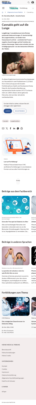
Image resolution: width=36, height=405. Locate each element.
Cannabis (5, 121)
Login (8, 111)
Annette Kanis (20, 16)
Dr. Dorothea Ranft (8, 16)
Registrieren (20, 111)
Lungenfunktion (15, 121)
